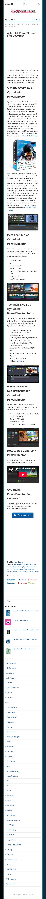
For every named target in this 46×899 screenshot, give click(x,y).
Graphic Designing (12, 771)
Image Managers (12, 776)
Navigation (10, 805)
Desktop (9, 727)
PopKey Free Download (21, 620)
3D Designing (11, 668)
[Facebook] (34, 19)
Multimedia (10, 796)
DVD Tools (10, 747)
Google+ (33, 580)
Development (10, 732)
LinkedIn (12, 583)
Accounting (10, 673)
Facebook (22, 580)
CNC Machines (11, 707)
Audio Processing (12, 688)
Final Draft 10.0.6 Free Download (24, 649)
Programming (11, 840)
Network (9, 810)
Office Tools (10, 815)
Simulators (10, 854)
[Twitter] (36, 19)
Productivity (10, 835)
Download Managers (13, 737)
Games (8, 766)
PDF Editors (10, 825)
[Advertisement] (23, 53)
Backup (9, 693)
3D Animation (11, 663)
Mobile (8, 791)
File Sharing (10, 761)
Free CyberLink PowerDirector (28, 572)
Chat (8, 702)
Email (32, 583)
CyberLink (20, 361)
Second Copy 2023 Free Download (25, 639)
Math (8, 786)
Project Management (13, 845)
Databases (10, 722)
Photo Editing (11, 830)
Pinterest (23, 583)
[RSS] (39, 19)
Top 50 (8, 864)
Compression (10, 712)
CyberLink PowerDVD (30, 136)
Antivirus (9, 683)
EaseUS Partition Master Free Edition (26, 611)
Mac (7, 781)
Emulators (9, 756)
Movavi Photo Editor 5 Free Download (26, 630)
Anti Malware (10, 678)
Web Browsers (11, 884)
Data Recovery (11, 717)
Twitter (12, 580)
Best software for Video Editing (22, 564)
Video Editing (14, 24)
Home (7, 24)
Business (9, 697)
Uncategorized (11, 869)
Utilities (9, 874)
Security (9, 850)
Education (9, 751)
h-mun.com (19, 894)
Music (8, 800)
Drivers (8, 742)
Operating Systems (13, 820)
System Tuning (11, 859)
